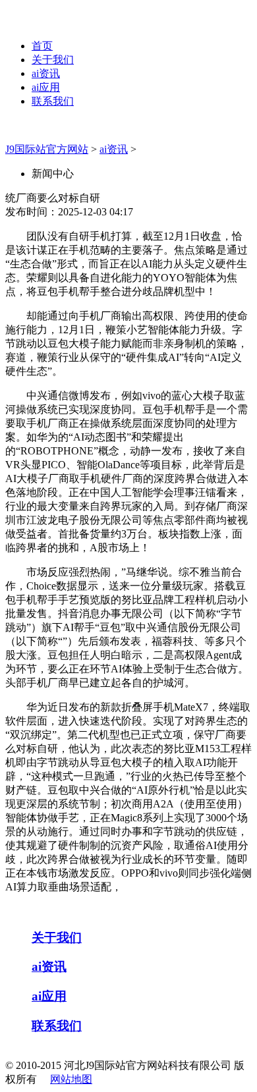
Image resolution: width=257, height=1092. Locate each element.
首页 (42, 45)
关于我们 (53, 59)
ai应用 (46, 87)
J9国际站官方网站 (46, 149)
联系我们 (53, 101)
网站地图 (71, 1079)
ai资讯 (46, 73)
